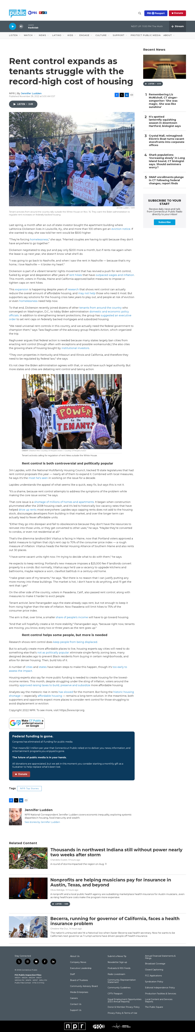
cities (29, 667)
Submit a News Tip (117, 956)
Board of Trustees (79, 980)
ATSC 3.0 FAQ (38, 983)
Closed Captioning (154, 970)
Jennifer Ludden (31, 93)
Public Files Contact (23, 983)
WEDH (17, 977)
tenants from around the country (100, 307)
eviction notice (120, 229)
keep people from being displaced (75, 642)
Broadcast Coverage (155, 964)
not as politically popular (53, 652)
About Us (74, 956)
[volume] (21, 26)
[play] (12, 26)
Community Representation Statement (122, 981)
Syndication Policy (154, 982)
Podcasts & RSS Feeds (119, 968)
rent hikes (75, 275)
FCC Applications (153, 976)
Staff (72, 974)
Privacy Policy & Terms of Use (122, 1013)
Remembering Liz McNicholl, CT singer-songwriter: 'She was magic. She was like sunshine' (163, 101)
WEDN (24, 977)
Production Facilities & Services (160, 994)
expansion (21, 289)
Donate (178, 13)
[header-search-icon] (139, 13)
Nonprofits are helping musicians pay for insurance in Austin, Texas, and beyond (110, 882)
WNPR (28, 980)
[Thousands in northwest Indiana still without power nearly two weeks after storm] (28, 858)
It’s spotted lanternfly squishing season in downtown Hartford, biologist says (165, 121)
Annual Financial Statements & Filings (160, 957)
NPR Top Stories (29, 788)
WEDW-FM (19, 980)
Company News (78, 962)
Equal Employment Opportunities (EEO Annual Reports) (124, 1000)
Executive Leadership (81, 968)
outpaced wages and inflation (115, 275)
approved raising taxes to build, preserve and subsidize (55, 685)
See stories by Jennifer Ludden (42, 822)
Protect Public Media (146, 35)
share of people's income (71, 617)
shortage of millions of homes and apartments (64, 502)
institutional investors (75, 348)
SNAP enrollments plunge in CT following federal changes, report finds (166, 180)
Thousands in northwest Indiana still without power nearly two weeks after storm (116, 852)
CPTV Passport (115, 994)
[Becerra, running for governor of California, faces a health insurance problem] (28, 927)
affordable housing (50, 695)
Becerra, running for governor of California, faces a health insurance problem (115, 921)
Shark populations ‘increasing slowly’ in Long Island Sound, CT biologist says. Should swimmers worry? (167, 161)
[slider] (25, 26)
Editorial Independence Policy (160, 988)
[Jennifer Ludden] (15, 816)
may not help (86, 293)
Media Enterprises (79, 992)
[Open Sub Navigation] (20, 35)
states (43, 667)
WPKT (35, 980)
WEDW (32, 977)
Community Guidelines (119, 988)
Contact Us (75, 1004)
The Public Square (154, 1007)
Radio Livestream (116, 974)
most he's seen (38, 478)
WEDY (39, 977)
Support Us (75, 1010)
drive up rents (28, 509)
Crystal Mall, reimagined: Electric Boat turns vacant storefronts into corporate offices (166, 140)
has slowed (66, 692)
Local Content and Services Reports (158, 1000)
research (73, 289)
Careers (74, 998)
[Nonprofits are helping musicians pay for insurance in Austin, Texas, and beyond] (28, 888)
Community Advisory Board (84, 986)
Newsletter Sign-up (117, 962)
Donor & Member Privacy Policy (124, 1007)
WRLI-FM (43, 980)
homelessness (39, 239)
